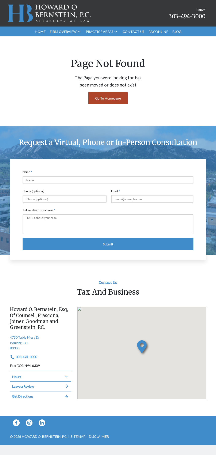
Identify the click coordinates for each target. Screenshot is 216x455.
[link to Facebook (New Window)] (16, 422)
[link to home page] (49, 13)
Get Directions (22, 396)
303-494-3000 (26, 357)
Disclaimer (99, 436)
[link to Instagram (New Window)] (29, 422)
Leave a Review (23, 386)
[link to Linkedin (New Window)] (42, 422)
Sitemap (78, 436)
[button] (79, 31)
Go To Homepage (108, 98)
